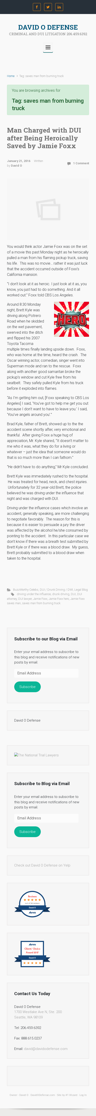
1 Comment (81, 163)
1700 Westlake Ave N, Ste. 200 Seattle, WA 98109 (38, 1014)
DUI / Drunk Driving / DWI (56, 589)
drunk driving (60, 594)
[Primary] (48, 47)
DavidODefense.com (43, 1095)
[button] (71, 319)
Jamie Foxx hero (59, 598)
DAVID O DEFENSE (48, 27)
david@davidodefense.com (46, 1049)
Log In (83, 1095)
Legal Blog (81, 589)
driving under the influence (34, 594)
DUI (73, 594)
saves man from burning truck (41, 603)
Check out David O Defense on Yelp (42, 865)
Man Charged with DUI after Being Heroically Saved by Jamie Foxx (44, 138)
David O (16, 165)
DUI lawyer (25, 598)
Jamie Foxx (40, 598)
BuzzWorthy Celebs (25, 589)
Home (10, 76)
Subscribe (27, 687)
